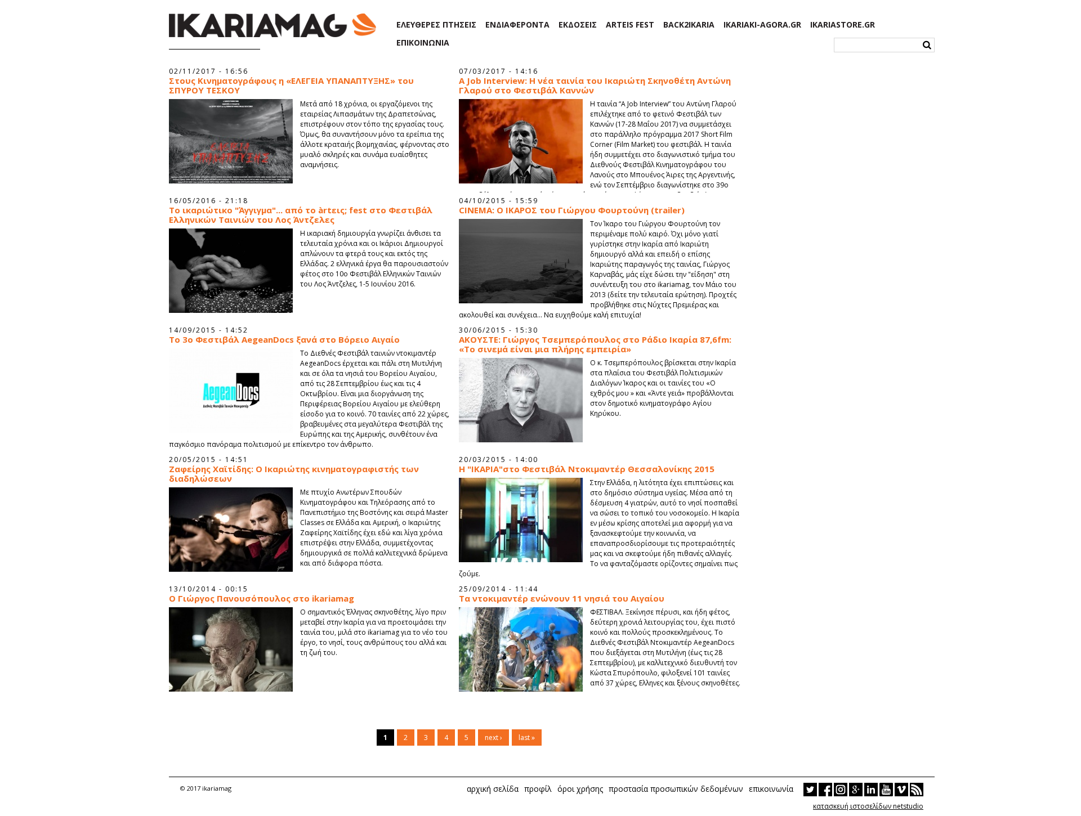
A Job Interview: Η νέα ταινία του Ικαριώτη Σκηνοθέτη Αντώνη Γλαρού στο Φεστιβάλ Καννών (595, 85)
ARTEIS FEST (630, 25)
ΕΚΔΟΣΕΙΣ (578, 25)
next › (493, 737)
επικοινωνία (771, 788)
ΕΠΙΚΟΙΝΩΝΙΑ (422, 43)
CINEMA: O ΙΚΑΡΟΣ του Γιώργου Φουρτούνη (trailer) (572, 210)
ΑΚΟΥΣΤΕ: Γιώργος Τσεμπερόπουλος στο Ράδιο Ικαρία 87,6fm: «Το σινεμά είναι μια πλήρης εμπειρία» (595, 344)
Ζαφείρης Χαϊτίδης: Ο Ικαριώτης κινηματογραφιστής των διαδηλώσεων (294, 473)
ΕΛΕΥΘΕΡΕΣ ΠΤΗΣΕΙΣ (436, 25)
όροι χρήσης (580, 788)
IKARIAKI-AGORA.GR (762, 25)
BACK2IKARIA (688, 25)
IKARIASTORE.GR (842, 25)
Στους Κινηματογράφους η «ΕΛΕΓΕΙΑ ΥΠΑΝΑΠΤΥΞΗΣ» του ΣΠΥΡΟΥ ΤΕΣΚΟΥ (291, 85)
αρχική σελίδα (493, 788)
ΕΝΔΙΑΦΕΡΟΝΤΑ (517, 25)
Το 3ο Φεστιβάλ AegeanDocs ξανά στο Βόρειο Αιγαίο (284, 339)
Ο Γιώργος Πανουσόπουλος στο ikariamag (261, 598)
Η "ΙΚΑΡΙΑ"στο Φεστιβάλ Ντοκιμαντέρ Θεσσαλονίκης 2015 (586, 469)
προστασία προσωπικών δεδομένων (676, 788)
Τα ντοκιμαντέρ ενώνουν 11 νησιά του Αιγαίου (561, 598)
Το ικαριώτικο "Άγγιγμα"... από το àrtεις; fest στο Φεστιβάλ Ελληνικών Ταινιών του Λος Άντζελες (300, 215)
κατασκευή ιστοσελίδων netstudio (868, 806)
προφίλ (538, 788)
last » (527, 737)
